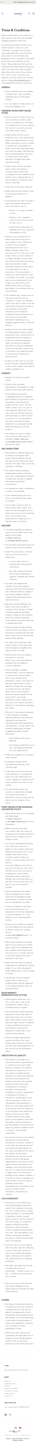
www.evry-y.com (14, 397)
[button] (2, 13)
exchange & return (11, 1391)
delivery (7, 1386)
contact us (8, 1396)
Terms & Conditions (17, 1438)
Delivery (27, 1438)
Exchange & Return (18, 1440)
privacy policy (9, 1393)
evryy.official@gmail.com (17, 935)
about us (7, 1381)
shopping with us (10, 1383)
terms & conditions (11, 1388)
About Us (8, 1438)
